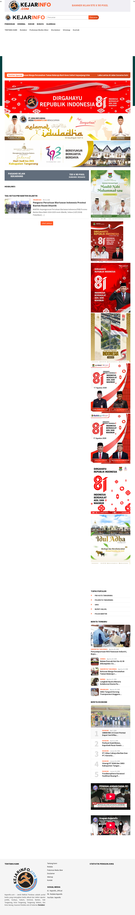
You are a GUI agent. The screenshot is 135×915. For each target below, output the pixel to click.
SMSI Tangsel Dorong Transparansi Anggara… (111, 693)
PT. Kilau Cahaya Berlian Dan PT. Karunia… (115, 754)
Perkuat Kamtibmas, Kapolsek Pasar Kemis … (113, 744)
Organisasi (37, 200)
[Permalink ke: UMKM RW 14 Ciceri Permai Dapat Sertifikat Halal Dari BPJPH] (110, 716)
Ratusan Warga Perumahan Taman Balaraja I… (112, 672)
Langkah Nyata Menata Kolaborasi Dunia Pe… (110, 682)
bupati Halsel (101, 609)
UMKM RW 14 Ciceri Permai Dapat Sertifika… (114, 734)
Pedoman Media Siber (55, 870)
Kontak (49, 880)
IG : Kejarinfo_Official (54, 891)
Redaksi (41, 905)
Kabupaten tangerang (99, 649)
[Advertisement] (67, 52)
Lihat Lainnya (47, 223)
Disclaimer (51, 873)
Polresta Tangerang (104, 600)
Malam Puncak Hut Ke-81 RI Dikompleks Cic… (112, 662)
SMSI (97, 605)
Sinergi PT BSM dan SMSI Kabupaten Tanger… (113, 764)
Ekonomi (105, 730)
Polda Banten (101, 614)
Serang (103, 659)
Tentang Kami (52, 863)
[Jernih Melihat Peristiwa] (25, 17)
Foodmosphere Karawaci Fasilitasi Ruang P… (113, 774)
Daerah (102, 679)
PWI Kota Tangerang (104, 595)
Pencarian (94, 17)
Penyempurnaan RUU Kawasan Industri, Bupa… (109, 652)
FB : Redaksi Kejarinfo (54, 894)
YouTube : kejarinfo (54, 897)
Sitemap (50, 877)
